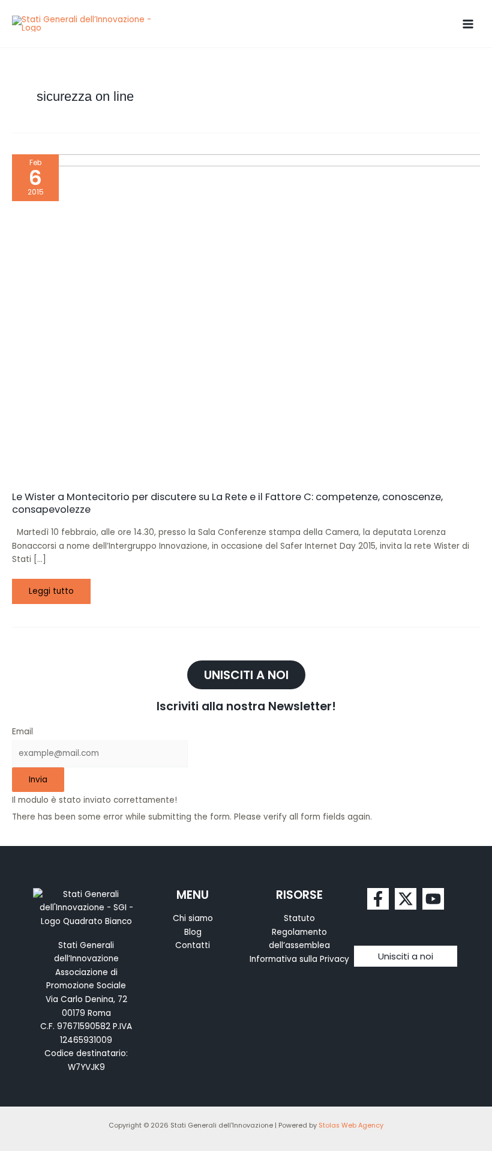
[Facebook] (378, 899)
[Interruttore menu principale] (468, 23)
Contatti (192, 945)
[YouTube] (433, 899)
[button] (405, 956)
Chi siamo (193, 918)
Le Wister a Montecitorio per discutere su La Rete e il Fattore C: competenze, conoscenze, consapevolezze (227, 503)
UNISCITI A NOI (246, 674)
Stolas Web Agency (351, 1125)
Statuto (299, 918)
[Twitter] (405, 899)
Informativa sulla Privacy (299, 959)
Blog (193, 932)
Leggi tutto (59, 588)
